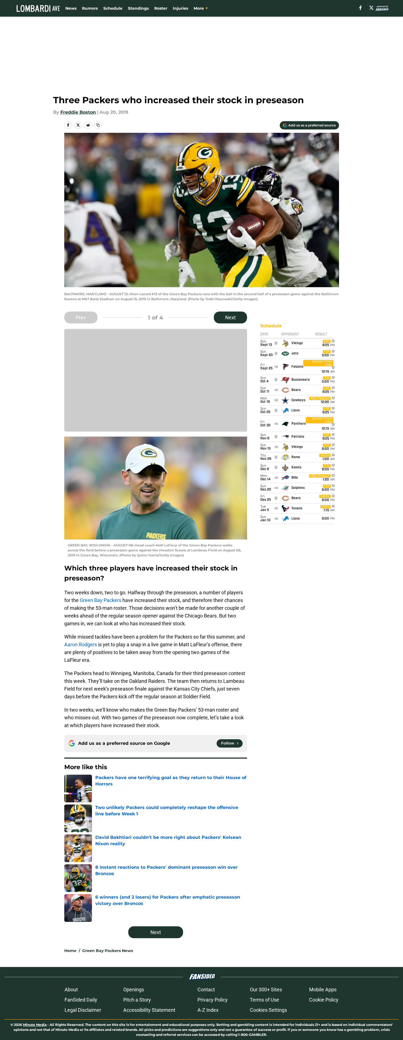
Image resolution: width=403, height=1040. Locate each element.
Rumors (90, 8)
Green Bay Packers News (107, 950)
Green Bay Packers (100, 600)
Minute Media (35, 1025)
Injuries (180, 8)
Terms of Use (264, 1000)
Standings (138, 8)
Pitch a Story (137, 1000)
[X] (371, 8)
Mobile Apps (323, 989)
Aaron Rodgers (80, 644)
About (71, 989)
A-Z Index (208, 1010)
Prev (81, 317)
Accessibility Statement (149, 1010)
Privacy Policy (212, 1000)
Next (230, 317)
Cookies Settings (268, 1010)
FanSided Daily (81, 1000)
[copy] (98, 125)
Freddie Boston (78, 112)
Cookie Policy (323, 1000)
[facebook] (360, 8)
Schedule (112, 8)
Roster (160, 8)
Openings (133, 989)
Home (70, 950)
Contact (206, 989)
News (70, 8)
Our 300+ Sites (266, 989)
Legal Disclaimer (83, 1010)
